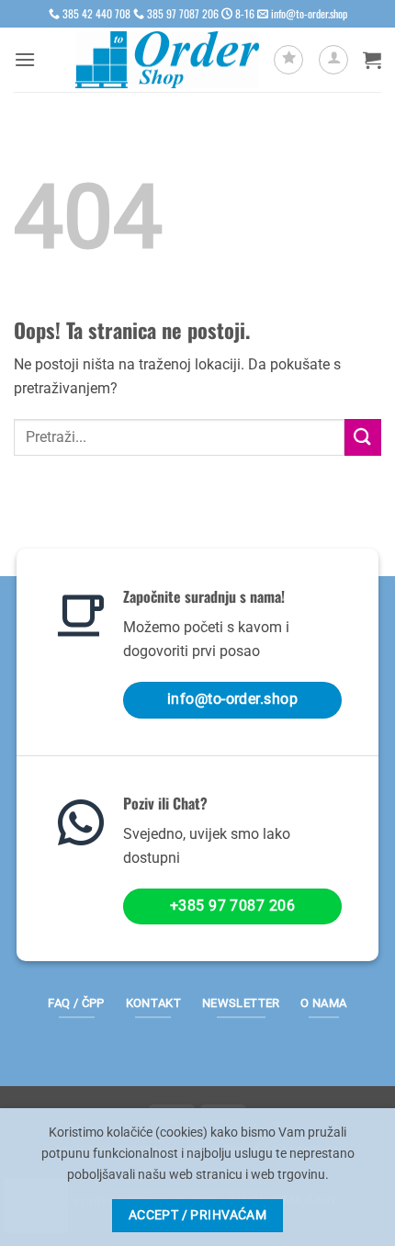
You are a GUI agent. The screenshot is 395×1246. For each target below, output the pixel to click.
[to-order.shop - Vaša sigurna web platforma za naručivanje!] (167, 60)
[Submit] (362, 437)
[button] (25, 59)
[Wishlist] (288, 59)
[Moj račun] (333, 59)
